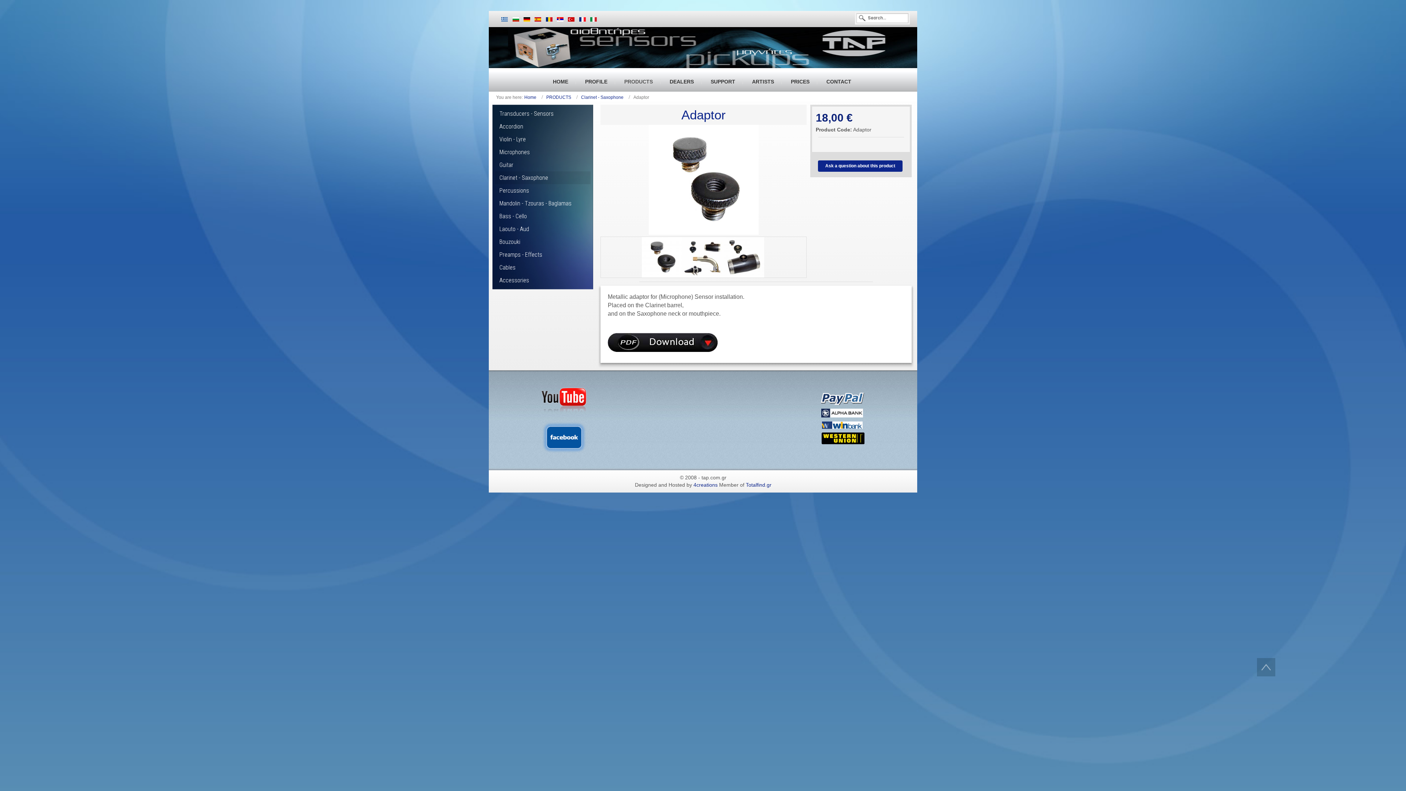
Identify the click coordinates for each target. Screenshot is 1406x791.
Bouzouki (509, 241)
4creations (705, 485)
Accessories (514, 280)
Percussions (514, 190)
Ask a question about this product (860, 165)
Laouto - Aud (514, 229)
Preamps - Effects (520, 254)
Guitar (506, 164)
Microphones (514, 152)
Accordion (511, 126)
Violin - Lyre (512, 139)
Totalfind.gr (758, 485)
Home (530, 97)
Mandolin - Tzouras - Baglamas (535, 203)
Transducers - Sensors (526, 113)
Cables (507, 267)
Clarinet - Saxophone (602, 97)
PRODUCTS (558, 97)
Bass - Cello (513, 216)
